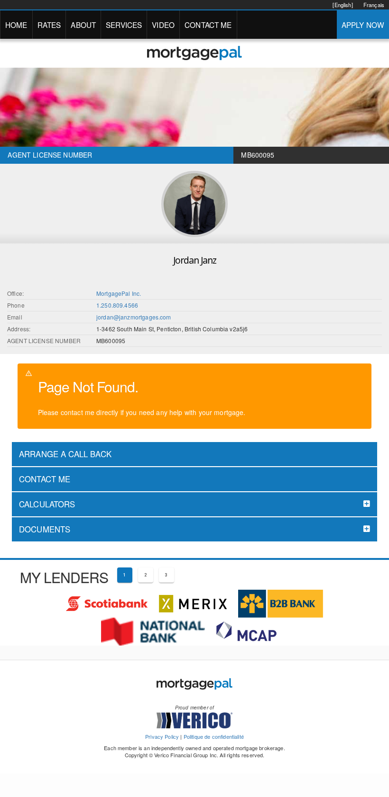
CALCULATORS (47, 504)
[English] (342, 5)
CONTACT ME (208, 24)
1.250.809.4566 (117, 305)
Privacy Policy (162, 736)
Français (373, 5)
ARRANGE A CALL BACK (65, 454)
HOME (16, 24)
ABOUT (83, 24)
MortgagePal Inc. (118, 293)
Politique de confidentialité (214, 736)
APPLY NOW (363, 24)
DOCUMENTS (44, 529)
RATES (49, 24)
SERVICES (124, 24)
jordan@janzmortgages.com (133, 317)
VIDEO (163, 24)
